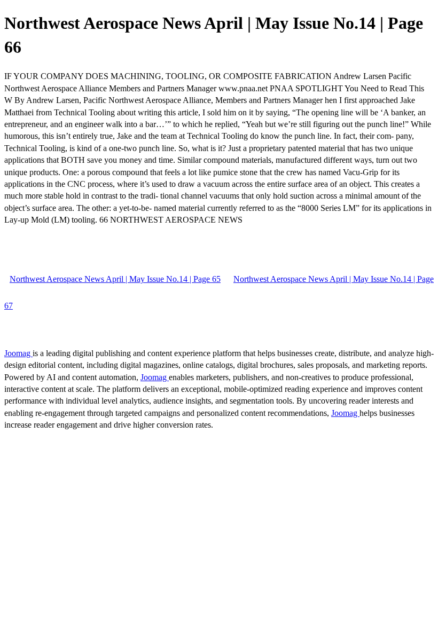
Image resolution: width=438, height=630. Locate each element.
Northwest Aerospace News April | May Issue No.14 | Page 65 (115, 279)
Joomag (18, 353)
